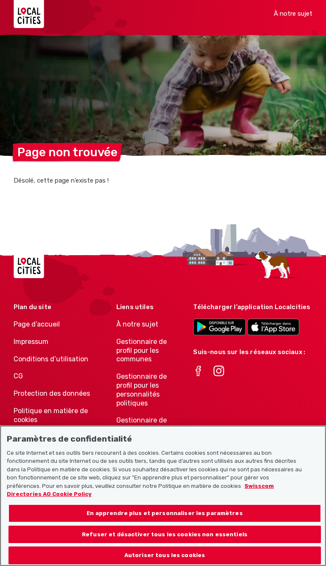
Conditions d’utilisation (51, 359)
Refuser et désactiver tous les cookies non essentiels (164, 534)
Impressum (31, 342)
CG (18, 376)
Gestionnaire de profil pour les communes (141, 350)
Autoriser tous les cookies (164, 555)
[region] (163, 495)
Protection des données (52, 393)
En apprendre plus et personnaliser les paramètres (164, 513)
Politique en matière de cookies (51, 415)
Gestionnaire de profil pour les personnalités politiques (141, 389)
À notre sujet (293, 13)
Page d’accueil (37, 324)
